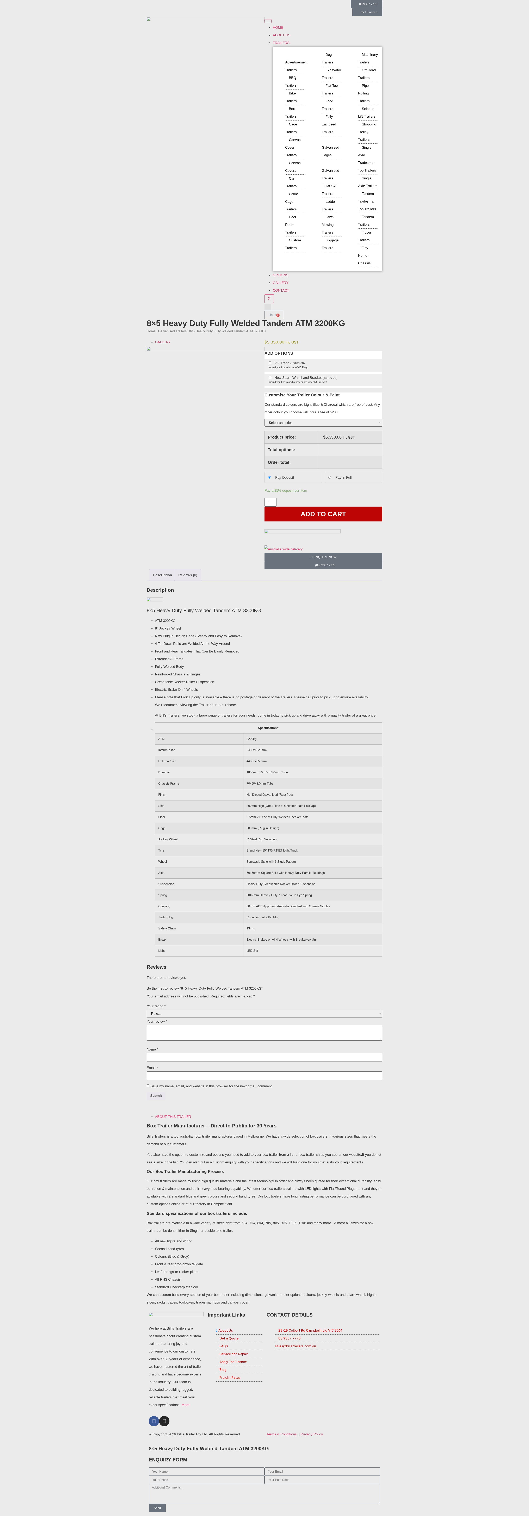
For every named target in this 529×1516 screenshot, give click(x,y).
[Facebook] (154, 1421)
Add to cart (323, 514)
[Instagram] (164, 1421)
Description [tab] (162, 575)
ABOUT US (281, 35)
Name (152, 1049)
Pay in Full (343, 477)
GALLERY (280, 283)
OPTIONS (280, 275)
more (185, 1405)
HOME (278, 28)
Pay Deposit (284, 477)
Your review (157, 1021)
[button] (267, 307)
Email (152, 1068)
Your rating (156, 1006)
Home (151, 331)
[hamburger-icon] (268, 21)
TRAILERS (281, 43)
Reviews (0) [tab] (187, 575)
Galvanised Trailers (172, 331)
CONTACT (281, 290)
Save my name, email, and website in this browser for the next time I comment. (211, 1086)
